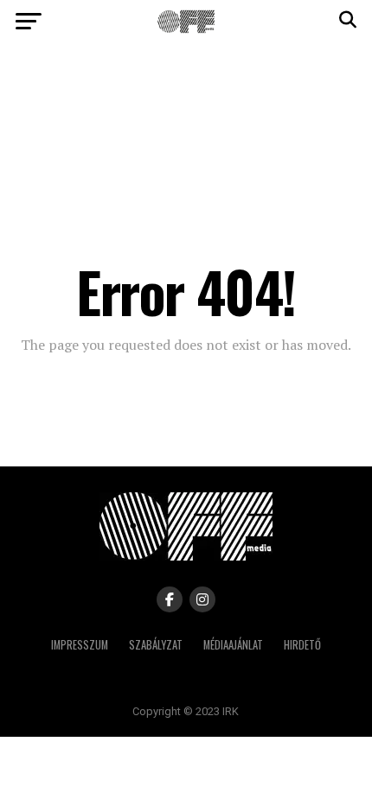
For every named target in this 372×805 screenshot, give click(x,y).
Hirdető (302, 645)
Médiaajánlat (233, 645)
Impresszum (79, 645)
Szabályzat (156, 645)
